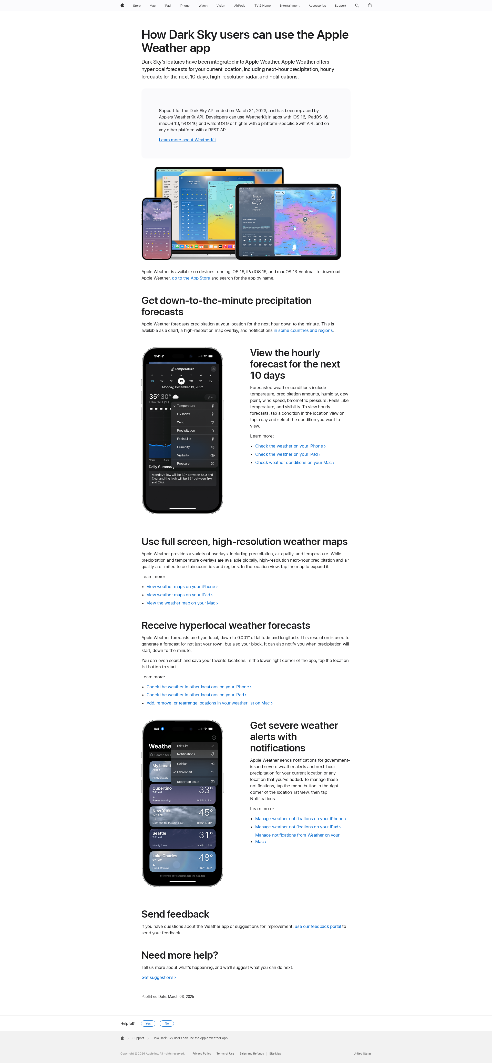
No (167, 1023)
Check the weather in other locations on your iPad (195, 694)
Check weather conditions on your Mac (293, 462)
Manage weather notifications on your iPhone (299, 818)
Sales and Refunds (252, 1053)
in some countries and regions (303, 330)
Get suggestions (157, 977)
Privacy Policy (201, 1053)
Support (138, 1038)
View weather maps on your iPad (178, 594)
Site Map (275, 1053)
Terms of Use (225, 1053)
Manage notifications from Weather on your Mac (297, 838)
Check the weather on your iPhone (289, 446)
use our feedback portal (318, 926)
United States (363, 1053)
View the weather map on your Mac (181, 602)
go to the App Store (191, 278)
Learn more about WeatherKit (187, 139)
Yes (148, 1023)
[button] (357, 5)
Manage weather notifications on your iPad (296, 826)
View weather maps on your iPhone (181, 586)
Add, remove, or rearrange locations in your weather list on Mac (208, 703)
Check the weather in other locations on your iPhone (198, 686)
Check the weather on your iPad (286, 454)
